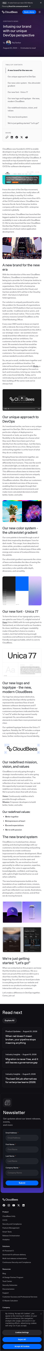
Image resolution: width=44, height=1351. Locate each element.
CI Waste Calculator (10, 1301)
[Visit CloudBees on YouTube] (13, 1205)
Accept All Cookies (22, 1346)
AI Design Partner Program (12, 1277)
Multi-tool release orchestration (14, 1258)
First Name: (11, 1144)
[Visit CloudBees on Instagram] (8, 1205)
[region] (22, 1330)
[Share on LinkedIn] (11, 137)
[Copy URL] (7, 137)
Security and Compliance (12, 1224)
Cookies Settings (22, 1332)
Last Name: (11, 1156)
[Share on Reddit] (26, 137)
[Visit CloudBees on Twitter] (18, 1205)
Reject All (22, 1339)
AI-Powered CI (8, 1251)
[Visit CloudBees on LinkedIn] (23, 1205)
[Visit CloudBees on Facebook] (3, 1205)
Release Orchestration (11, 1236)
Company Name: (13, 1168)
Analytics (6, 1239)
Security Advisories (9, 1285)
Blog (4, 1273)
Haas (4, 622)
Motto (35, 366)
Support (5, 1293)
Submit (22, 1183)
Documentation (8, 1289)
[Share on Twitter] (21, 137)
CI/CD (4, 1220)
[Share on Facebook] (16, 137)
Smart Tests (7, 1232)
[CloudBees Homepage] (10, 1199)
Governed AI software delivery (14, 1255)
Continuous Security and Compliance (16, 1262)
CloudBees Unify (8, 1216)
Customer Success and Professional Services (19, 1297)
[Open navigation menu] (39, 12)
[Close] (41, 1313)
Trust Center (7, 1281)
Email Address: (12, 1133)
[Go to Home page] (9, 12)
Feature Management (10, 1228)
